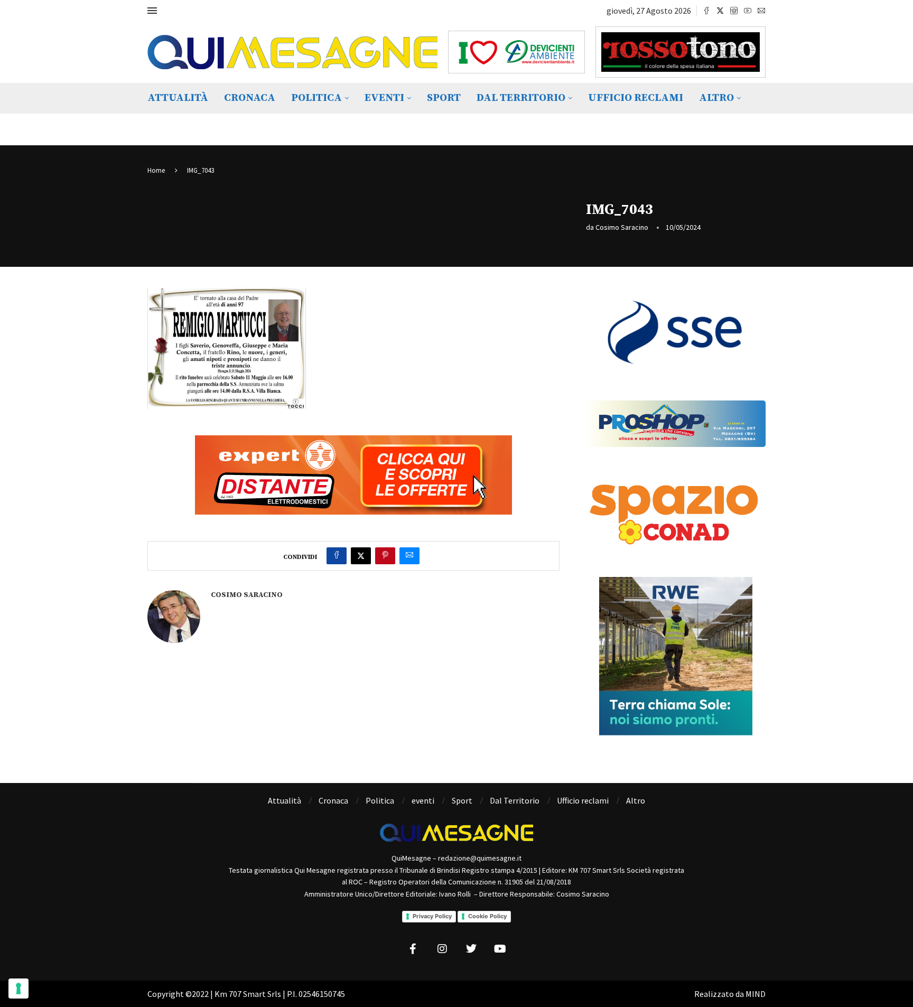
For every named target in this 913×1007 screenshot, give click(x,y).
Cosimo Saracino (621, 227)
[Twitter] (720, 10)
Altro (716, 98)
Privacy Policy (432, 916)
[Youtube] (747, 10)
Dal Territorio (521, 98)
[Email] (761, 10)
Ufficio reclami (635, 98)
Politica (316, 98)
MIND (756, 994)
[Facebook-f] (413, 948)
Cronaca (249, 98)
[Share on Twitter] (361, 555)
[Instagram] (734, 10)
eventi (384, 98)
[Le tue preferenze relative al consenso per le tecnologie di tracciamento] (18, 988)
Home (156, 170)
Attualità (177, 98)
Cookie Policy (487, 916)
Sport (444, 98)
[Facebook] (706, 10)
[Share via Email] (409, 555)
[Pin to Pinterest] (385, 555)
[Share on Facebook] (337, 555)
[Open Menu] (152, 10)
